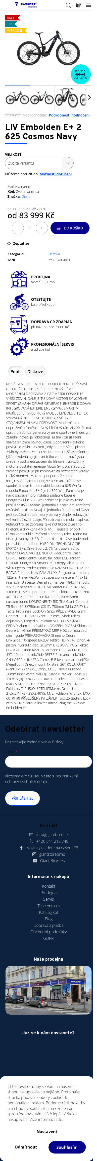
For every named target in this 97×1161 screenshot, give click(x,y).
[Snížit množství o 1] (18, 228)
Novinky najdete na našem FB (52, 847)
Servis (48, 899)
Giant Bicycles (52, 860)
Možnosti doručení (56, 174)
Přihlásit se (22, 798)
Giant (26, 196)
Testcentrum (49, 906)
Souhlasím (67, 1147)
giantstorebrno (52, 854)
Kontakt (48, 886)
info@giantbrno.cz (52, 834)
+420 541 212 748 (52, 841)
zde (59, 1119)
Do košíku (73, 228)
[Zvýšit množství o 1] (42, 228)
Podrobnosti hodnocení (69, 115)
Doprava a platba (48, 925)
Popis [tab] (15, 371)
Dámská (54, 254)
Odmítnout (26, 1147)
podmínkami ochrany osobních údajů (41, 778)
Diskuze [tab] (35, 371)
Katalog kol (48, 912)
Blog (48, 919)
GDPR (48, 938)
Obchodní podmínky (48, 932)
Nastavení (47, 1131)
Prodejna (48, 892)
